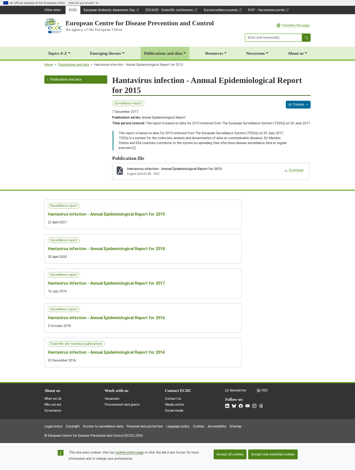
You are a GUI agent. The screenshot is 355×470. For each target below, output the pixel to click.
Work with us (116, 390)
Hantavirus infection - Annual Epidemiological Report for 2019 (106, 214)
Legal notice (53, 426)
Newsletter (238, 390)
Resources (214, 53)
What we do (53, 399)
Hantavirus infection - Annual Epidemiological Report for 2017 (106, 283)
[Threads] (261, 406)
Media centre (174, 404)
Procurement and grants (122, 404)
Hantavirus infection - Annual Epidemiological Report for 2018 (106, 248)
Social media (174, 410)
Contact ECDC (178, 390)
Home (48, 65)
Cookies (198, 426)
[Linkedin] (227, 406)
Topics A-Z (57, 53)
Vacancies (112, 399)
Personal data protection (145, 426)
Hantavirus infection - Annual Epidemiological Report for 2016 (106, 317)
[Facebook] (241, 406)
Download (296, 170)
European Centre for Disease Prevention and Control (140, 23)
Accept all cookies (230, 454)
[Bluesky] (234, 406)
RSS (265, 390)
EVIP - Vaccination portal (266, 11)
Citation (298, 104)
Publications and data (163, 53)
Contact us (173, 399)
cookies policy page (129, 452)
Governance (52, 410)
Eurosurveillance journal (221, 11)
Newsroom (255, 53)
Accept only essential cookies (273, 454)
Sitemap (235, 426)
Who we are (52, 404)
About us (296, 53)
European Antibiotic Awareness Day (109, 11)
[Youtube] (248, 406)
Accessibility (217, 426)
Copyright (73, 426)
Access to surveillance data (103, 426)
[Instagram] (254, 406)
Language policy (178, 426)
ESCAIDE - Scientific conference (169, 11)
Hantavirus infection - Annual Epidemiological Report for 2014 (106, 352)
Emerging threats (105, 53)
